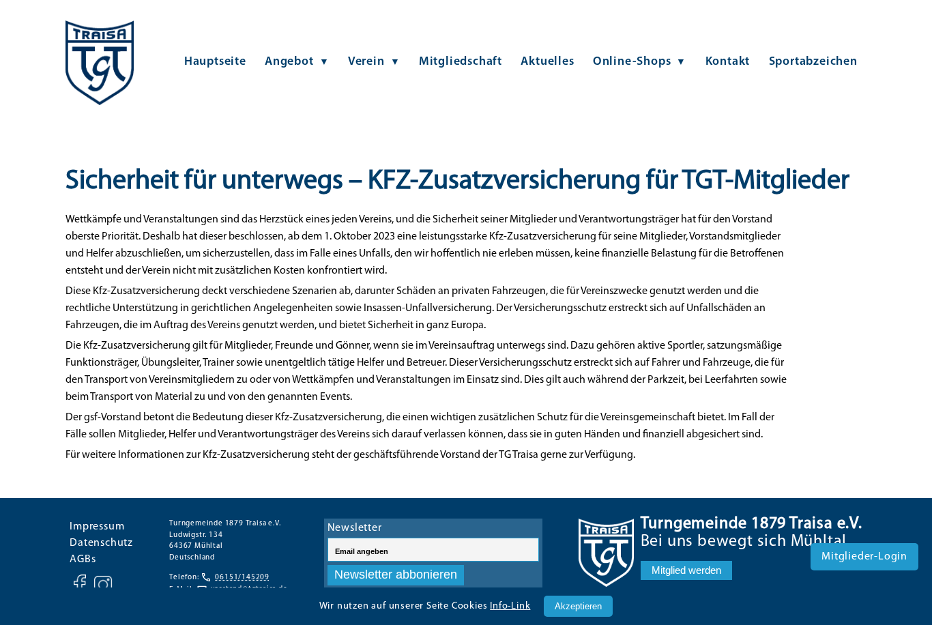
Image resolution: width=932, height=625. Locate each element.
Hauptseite (215, 62)
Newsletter (354, 528)
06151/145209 (242, 577)
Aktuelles (547, 62)
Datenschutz (101, 543)
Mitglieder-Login (864, 556)
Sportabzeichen (813, 62)
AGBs (83, 559)
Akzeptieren (578, 606)
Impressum (97, 526)
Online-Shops (632, 62)
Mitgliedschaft (460, 62)
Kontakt (728, 62)
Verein (366, 62)
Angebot (289, 62)
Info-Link (510, 606)
